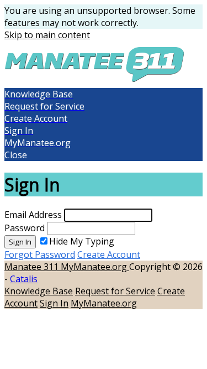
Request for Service (115, 291)
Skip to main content (47, 35)
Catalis (24, 279)
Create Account (108, 254)
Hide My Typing (81, 241)
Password (24, 228)
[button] (103, 155)
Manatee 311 (32, 267)
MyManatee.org (95, 267)
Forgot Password (39, 254)
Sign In (20, 242)
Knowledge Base (38, 291)
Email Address (33, 215)
